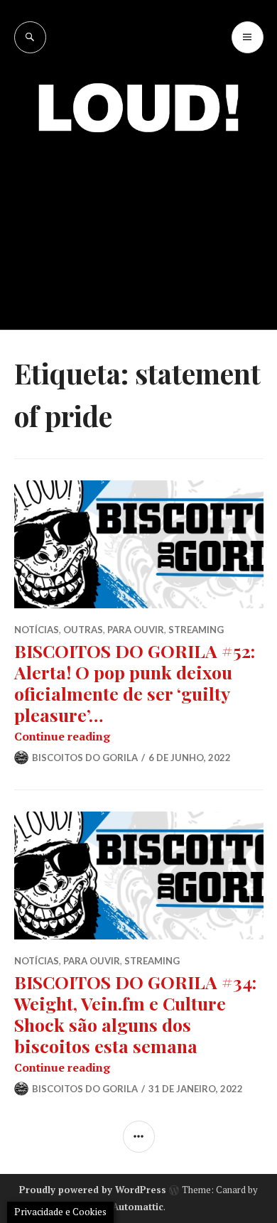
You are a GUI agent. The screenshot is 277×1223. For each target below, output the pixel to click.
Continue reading (62, 736)
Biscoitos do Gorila (85, 757)
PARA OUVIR (135, 629)
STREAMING (196, 629)
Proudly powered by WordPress (92, 1189)
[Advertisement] (138, 220)
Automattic (137, 1206)
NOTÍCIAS (36, 629)
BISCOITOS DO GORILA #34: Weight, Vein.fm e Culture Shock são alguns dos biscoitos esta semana (135, 1013)
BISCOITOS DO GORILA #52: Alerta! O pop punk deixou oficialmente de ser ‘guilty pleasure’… (134, 682)
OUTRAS (83, 629)
